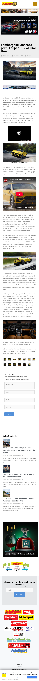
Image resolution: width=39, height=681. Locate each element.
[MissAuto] (19, 634)
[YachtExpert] (29, 629)
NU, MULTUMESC (20, 677)
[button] (31, 4)
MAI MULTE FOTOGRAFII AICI (19, 163)
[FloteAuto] (11, 617)
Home (19, 662)
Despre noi (19, 664)
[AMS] (28, 612)
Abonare (19, 594)
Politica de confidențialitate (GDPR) (19, 669)
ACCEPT (32, 677)
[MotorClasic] (14, 629)
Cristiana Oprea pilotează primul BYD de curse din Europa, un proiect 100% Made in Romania (19, 450)
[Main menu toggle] (35, 4)
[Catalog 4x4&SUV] (19, 645)
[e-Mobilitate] (19, 640)
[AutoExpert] (13, 612)
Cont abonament (19, 587)
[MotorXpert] (26, 617)
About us (19, 667)
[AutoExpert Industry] (19, 651)
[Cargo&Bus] (19, 623)
